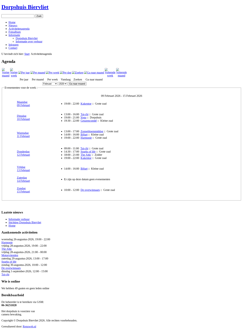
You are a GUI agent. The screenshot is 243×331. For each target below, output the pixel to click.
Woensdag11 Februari (23, 134)
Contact (13, 47)
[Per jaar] (24, 72)
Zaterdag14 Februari (23, 179)
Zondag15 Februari (23, 190)
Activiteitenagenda (19, 28)
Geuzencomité (89, 120)
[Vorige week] (14, 75)
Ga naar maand (77, 83)
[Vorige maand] (5, 75)
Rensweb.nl (29, 326)
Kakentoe (86, 103)
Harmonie (86, 137)
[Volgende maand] (121, 75)
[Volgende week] (110, 75)
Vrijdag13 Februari (23, 169)
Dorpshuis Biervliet (25, 7)
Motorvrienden (9, 255)
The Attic (86, 154)
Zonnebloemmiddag (92, 131)
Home (12, 22)
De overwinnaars (90, 189)
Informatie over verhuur (29, 41)
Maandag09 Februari (23, 104)
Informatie (14, 35)
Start (27, 53)
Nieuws (13, 25)
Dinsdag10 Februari (23, 117)
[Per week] (52, 72)
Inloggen (14, 44)
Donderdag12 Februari (23, 153)
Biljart (84, 134)
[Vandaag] (65, 72)
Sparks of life (88, 151)
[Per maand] (37, 72)
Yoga (83, 117)
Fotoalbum (15, 31)
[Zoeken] (77, 72)
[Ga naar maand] (94, 72)
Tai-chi (84, 114)
